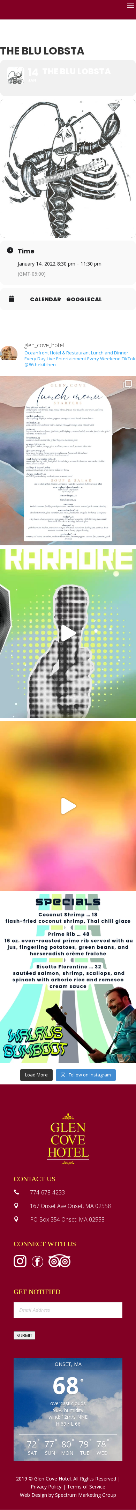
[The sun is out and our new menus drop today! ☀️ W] (68, 460)
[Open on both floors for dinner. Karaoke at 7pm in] (68, 633)
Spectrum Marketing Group (85, 1495)
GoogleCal (84, 299)
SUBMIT (24, 1335)
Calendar (45, 299)
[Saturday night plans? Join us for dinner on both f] (68, 806)
